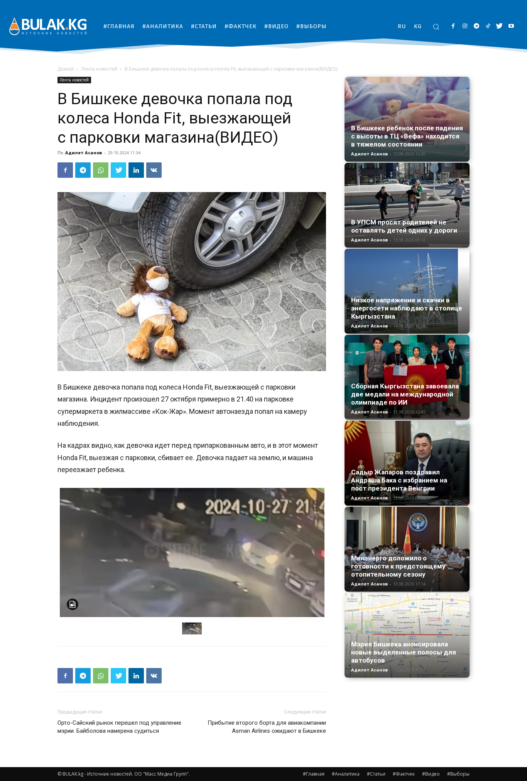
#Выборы (458, 774)
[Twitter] (499, 26)
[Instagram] (464, 26)
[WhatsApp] (100, 170)
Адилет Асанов (83, 152)
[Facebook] (453, 26)
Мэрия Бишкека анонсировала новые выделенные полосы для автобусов (403, 652)
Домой (65, 69)
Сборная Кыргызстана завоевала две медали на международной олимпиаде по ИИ (405, 394)
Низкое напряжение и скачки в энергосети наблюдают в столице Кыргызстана (406, 308)
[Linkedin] (136, 170)
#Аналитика (346, 774)
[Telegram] (476, 26)
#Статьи (376, 774)
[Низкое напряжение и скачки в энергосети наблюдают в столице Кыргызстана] (407, 291)
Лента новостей (99, 69)
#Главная (313, 774)
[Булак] (47, 26)
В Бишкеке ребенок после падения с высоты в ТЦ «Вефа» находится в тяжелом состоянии (407, 136)
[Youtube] (511, 26)
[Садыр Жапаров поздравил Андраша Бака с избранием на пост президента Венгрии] (407, 463)
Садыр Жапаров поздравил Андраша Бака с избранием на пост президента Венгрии (399, 480)
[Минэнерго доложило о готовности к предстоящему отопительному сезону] (407, 549)
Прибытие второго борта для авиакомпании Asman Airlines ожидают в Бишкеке (267, 726)
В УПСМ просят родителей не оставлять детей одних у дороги (404, 226)
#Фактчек (404, 774)
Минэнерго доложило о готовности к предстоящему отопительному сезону (398, 566)
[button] (436, 26)
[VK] (154, 170)
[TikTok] (488, 26)
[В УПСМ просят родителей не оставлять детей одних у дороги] (407, 205)
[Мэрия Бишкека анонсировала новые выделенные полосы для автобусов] (407, 635)
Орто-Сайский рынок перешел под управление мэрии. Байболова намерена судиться (119, 726)
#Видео (431, 774)
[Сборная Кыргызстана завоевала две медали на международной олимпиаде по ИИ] (407, 376)
